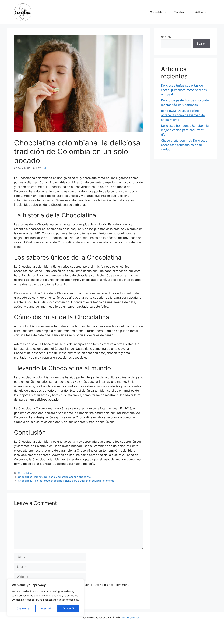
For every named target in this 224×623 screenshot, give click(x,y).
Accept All (68, 608)
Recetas (179, 12)
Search (166, 37)
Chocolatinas (26, 473)
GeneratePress (131, 617)
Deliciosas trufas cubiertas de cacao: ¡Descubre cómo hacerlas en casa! (184, 90)
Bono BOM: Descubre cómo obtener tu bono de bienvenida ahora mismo (183, 115)
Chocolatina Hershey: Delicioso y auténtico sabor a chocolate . (55, 476)
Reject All (45, 608)
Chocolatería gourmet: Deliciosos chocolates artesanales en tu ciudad (184, 145)
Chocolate (156, 12)
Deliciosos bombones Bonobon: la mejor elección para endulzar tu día (185, 130)
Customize (23, 608)
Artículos (200, 12)
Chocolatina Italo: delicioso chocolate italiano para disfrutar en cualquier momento (66, 480)
